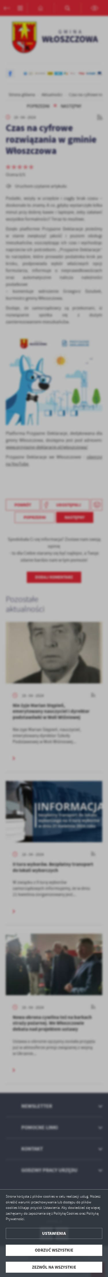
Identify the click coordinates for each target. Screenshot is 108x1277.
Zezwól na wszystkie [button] (54, 1267)
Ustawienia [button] (54, 1233)
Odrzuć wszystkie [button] (54, 1250)
